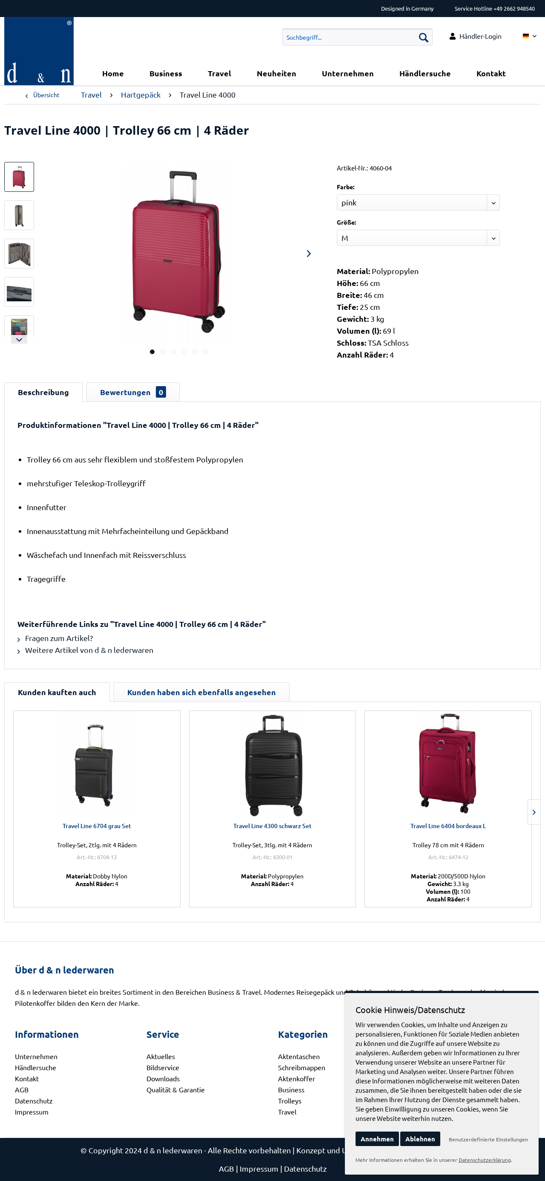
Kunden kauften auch (57, 692)
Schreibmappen (301, 1067)
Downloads (163, 1078)
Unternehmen (36, 1056)
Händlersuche (35, 1067)
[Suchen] (424, 37)
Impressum (32, 1111)
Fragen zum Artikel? (58, 637)
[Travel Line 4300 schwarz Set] (272, 764)
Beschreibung (43, 392)
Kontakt (27, 1078)
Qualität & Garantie (175, 1089)
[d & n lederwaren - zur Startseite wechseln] (39, 27)
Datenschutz (34, 1100)
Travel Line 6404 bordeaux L (448, 826)
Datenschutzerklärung (485, 1159)
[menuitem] (475, 36)
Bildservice (162, 1067)
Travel (287, 1111)
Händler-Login (480, 36)
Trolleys (289, 1100)
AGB (22, 1089)
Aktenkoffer (296, 1078)
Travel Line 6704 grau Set (97, 826)
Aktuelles (160, 1056)
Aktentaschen (299, 1056)
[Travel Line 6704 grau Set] (97, 764)
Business (291, 1089)
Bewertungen (131, 392)
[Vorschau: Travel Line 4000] (19, 177)
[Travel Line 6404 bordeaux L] (448, 764)
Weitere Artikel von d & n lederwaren (88, 649)
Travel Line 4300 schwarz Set (272, 826)
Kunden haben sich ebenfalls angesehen (201, 692)
